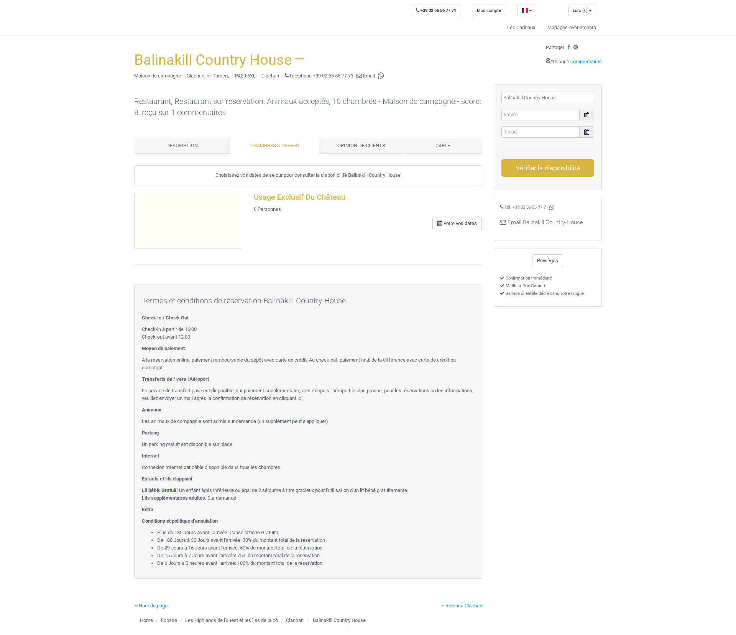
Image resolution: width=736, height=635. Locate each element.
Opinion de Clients (361, 145)
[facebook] (568, 47)
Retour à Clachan (463, 606)
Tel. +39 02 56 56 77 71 (526, 207)
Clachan (295, 620)
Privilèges (547, 260)
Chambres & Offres (274, 145)
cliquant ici (290, 398)
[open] (188, 221)
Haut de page (153, 606)
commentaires (586, 61)
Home (146, 620)
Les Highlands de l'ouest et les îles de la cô (231, 620)
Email (368, 76)
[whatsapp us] (381, 76)
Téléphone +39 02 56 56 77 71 (321, 76)
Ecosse (169, 620)
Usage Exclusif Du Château (299, 197)
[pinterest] (575, 47)
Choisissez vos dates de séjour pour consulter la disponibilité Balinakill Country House (308, 175)
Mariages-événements (571, 27)
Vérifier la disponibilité (548, 168)
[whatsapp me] (552, 207)
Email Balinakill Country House (545, 222)
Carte (442, 145)
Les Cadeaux (521, 27)
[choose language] (527, 10)
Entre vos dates (459, 223)
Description (182, 145)
